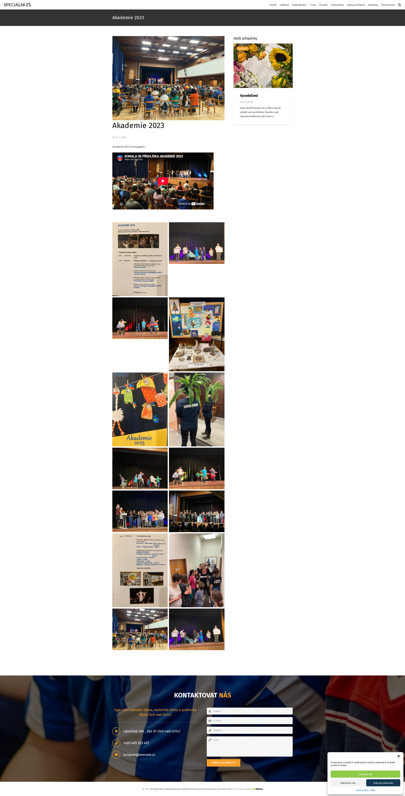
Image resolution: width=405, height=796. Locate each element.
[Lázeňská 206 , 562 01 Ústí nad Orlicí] (117, 731)
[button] (398, 756)
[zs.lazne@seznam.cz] (117, 755)
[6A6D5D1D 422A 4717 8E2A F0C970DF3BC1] (140, 318)
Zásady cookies (362, 790)
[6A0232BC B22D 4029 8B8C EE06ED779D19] (196, 334)
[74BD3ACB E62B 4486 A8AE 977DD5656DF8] (140, 468)
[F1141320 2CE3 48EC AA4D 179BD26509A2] (196, 629)
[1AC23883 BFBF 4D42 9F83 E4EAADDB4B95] (140, 259)
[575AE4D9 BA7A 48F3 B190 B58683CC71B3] (140, 511)
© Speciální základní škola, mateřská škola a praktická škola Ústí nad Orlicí (191, 788)
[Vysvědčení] (263, 66)
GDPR (372, 790)
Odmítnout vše (347, 782)
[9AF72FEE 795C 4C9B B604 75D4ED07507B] (140, 409)
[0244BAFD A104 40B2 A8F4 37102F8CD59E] (196, 468)
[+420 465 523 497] (117, 743)
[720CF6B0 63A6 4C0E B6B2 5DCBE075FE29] (196, 511)
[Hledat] (399, 4)
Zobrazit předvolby (383, 782)
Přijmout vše (365, 774)
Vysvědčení (249, 95)
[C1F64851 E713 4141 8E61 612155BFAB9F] (140, 570)
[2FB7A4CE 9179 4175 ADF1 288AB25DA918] (196, 243)
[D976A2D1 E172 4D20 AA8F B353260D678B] (140, 629)
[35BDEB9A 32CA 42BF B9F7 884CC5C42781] (196, 409)
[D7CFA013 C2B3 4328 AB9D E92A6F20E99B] (196, 570)
